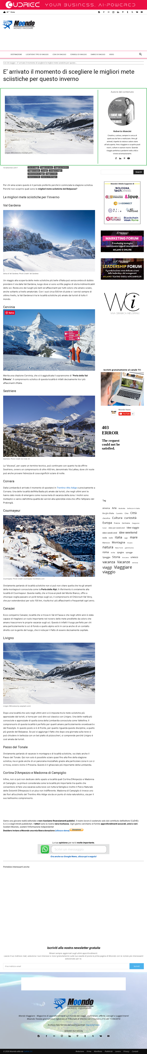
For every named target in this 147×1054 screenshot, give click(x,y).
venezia (135, 563)
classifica (106, 518)
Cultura (117, 517)
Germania (126, 523)
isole (111, 538)
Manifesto (98, 1051)
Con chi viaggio (59, 54)
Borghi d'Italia (108, 513)
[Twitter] (132, 12)
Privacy (126, 1051)
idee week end (109, 532)
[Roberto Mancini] (122, 111)
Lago (126, 538)
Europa (107, 522)
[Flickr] (108, 12)
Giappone (135, 523)
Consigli (44, 170)
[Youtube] (142, 12)
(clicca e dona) (62, 830)
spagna (120, 552)
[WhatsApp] (47, 809)
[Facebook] (104, 12)
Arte (114, 508)
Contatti (135, 1051)
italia (118, 537)
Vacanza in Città (33, 177)
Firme (89, 1051)
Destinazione (16, 54)
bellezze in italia (133, 508)
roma (105, 552)
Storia (116, 556)
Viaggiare (123, 567)
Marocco (106, 542)
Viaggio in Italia (51, 174)
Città (133, 512)
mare (134, 537)
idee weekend (128, 532)
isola (104, 537)
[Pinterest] (123, 12)
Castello (119, 513)
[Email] (60, 809)
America (106, 508)
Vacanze (123, 561)
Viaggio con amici (46, 167)
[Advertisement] (55, 43)
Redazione (80, 1051)
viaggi (107, 567)
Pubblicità (108, 1051)
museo (130, 543)
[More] (81, 809)
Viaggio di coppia (33, 170)
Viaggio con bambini (61, 167)
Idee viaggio (133, 527)
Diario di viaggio (98, 54)
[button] (140, 54)
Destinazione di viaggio (36, 174)
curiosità (130, 517)
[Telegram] (74, 809)
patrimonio (129, 548)
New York (119, 548)
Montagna (118, 542)
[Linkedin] (118, 12)
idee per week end (117, 528)
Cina (126, 513)
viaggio (108, 571)
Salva (40, 809)
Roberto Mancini (122, 131)
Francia (117, 523)
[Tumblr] (127, 12)
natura (107, 547)
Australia (122, 508)
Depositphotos (92, 1024)
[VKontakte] (137, 12)
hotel (104, 528)
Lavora (118, 1051)
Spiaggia (106, 557)
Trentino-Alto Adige (67, 487)
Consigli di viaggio (78, 54)
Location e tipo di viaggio (37, 54)
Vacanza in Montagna (49, 177)
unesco (134, 557)
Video (111, 54)
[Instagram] (113, 12)
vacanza (108, 561)
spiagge (129, 552)
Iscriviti (137, 966)
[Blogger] (99, 12)
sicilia (113, 552)
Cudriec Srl (27, 1051)
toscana (125, 557)
